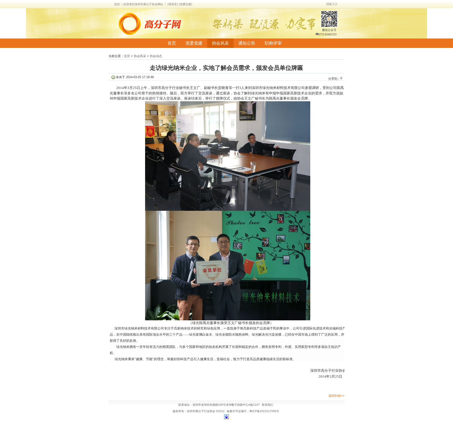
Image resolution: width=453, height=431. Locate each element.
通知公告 (246, 43)
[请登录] (173, 4)
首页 (172, 43)
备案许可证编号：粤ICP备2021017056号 (253, 411)
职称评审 (273, 43)
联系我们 (267, 404)
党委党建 (193, 43)
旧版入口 (331, 4)
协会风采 (220, 43)
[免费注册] (185, 4)
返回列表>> (336, 395)
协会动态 (156, 56)
